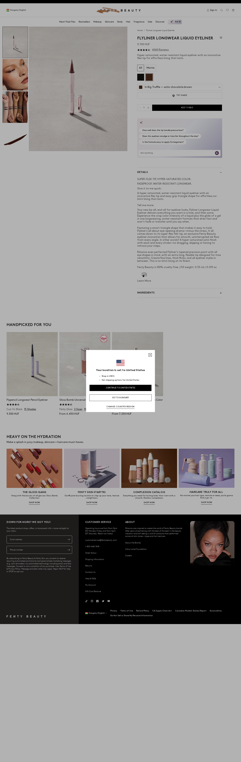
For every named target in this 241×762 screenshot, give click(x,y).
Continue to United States (120, 388)
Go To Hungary (120, 398)
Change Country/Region (120, 407)
